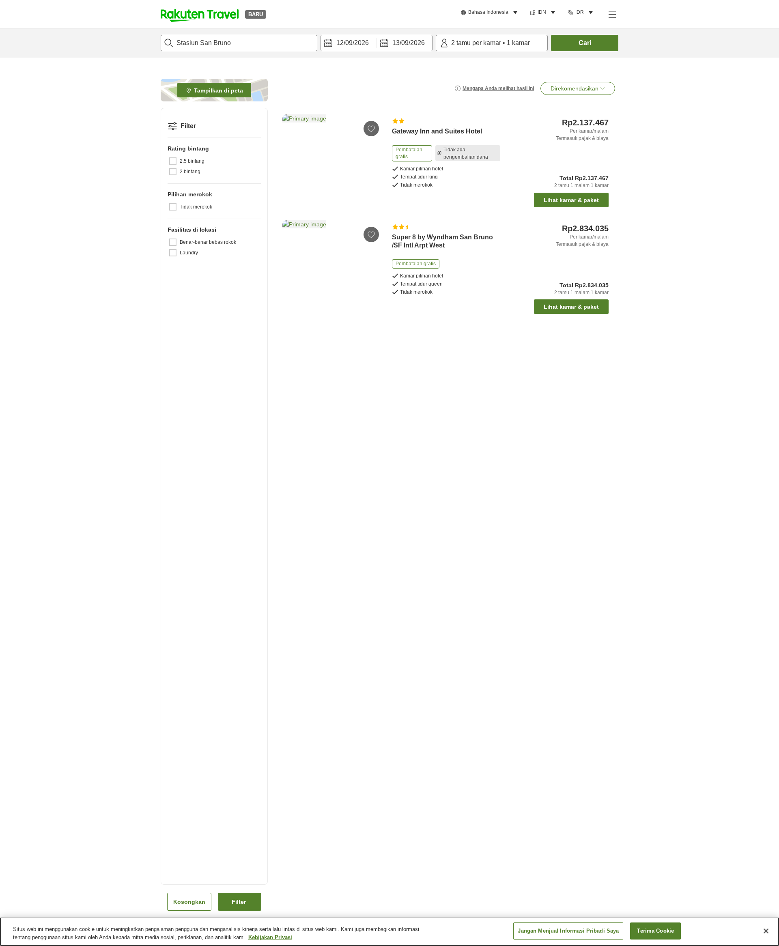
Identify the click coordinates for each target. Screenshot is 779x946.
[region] (389, 931)
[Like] (371, 128)
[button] (200, 14)
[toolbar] (377, 43)
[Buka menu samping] (611, 14)
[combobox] (239, 43)
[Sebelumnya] (291, 151)
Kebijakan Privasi (270, 937)
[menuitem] (490, 12)
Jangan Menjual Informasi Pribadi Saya (568, 931)
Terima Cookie (655, 931)
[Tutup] (766, 931)
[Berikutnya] (373, 151)
